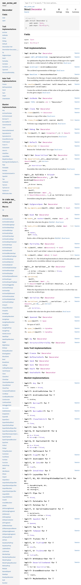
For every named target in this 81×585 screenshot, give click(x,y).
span (30, 321)
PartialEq (34, 244)
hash (30, 218)
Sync (32, 365)
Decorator (47, 53)
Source (26, 12)
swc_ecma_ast (29, 7)
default (31, 146)
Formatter (50, 133)
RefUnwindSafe (37, 357)
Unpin (32, 369)
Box (40, 25)
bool (68, 208)
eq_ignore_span (34, 208)
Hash (32, 215)
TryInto (40, 551)
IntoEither (38, 470)
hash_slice (33, 226)
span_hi (31, 332)
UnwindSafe (35, 372)
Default (33, 142)
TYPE (33, 102)
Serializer (36, 308)
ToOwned (36, 531)
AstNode (33, 98)
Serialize (34, 298)
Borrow (36, 403)
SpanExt (36, 519)
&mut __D (46, 193)
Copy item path (44, 9)
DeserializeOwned (41, 562)
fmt (29, 133)
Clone (32, 109)
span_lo (31, 328)
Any (34, 383)
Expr (45, 25)
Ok (38, 304)
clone (30, 113)
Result (67, 133)
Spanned (33, 317)
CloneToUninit (40, 419)
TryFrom (40, 543)
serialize (32, 301)
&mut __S (44, 281)
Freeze (33, 353)
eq (29, 248)
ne (29, 255)
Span (41, 23)
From (35, 455)
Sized (51, 175)
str (46, 102)
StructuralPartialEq (40, 343)
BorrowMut (38, 411)
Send (32, 361)
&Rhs (46, 255)
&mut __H (63, 218)
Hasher (40, 218)
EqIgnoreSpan (36, 204)
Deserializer (36, 165)
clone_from (33, 120)
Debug (32, 129)
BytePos (48, 328)
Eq (31, 339)
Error (44, 161)
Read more (51, 116)
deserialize (33, 159)
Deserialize (41, 155)
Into (38, 462)
